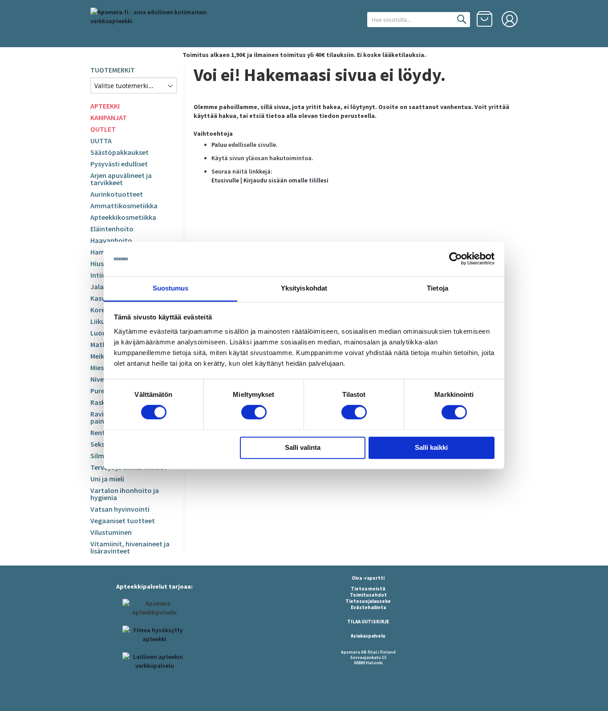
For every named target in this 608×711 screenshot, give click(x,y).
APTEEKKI (105, 105)
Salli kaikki (431, 447)
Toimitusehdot (368, 595)
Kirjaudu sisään (510, 19)
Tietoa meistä (368, 589)
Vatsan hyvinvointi (120, 509)
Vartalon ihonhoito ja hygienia (124, 494)
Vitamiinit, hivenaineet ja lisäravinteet (130, 547)
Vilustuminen (111, 532)
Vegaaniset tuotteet (122, 520)
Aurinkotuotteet (116, 194)
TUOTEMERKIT (112, 69)
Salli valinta (302, 447)
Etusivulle (225, 180)
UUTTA (101, 140)
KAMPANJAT (108, 117)
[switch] (254, 413)
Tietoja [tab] (437, 288)
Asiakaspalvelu (368, 636)
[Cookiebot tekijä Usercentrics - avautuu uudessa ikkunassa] (456, 259)
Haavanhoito (111, 240)
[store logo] (163, 24)
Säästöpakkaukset (119, 152)
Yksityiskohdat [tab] (304, 288)
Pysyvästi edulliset (119, 163)
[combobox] (418, 19)
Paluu (219, 145)
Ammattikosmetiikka (124, 205)
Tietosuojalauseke (368, 601)
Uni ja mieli (107, 478)
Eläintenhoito (112, 228)
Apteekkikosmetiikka (123, 217)
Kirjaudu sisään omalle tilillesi (285, 180)
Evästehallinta (368, 607)
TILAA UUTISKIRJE (368, 621)
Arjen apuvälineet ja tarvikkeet (121, 179)
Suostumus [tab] (171, 288)
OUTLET (103, 129)
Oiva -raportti (368, 578)
